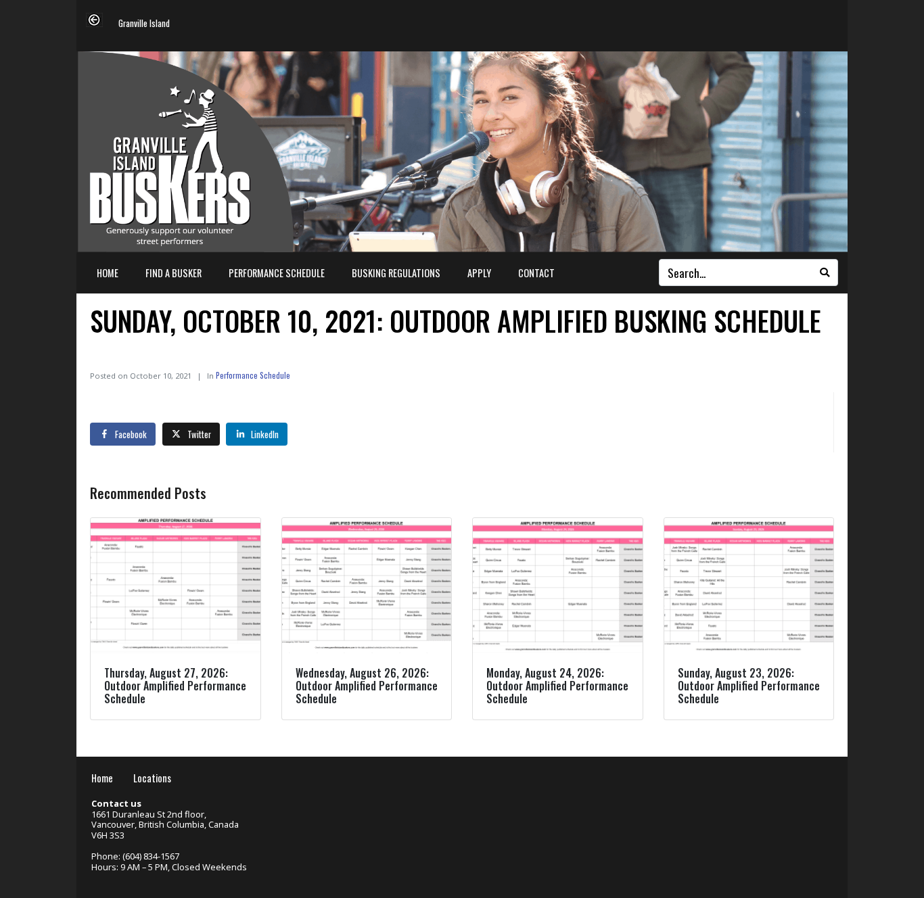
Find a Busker (173, 273)
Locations (152, 778)
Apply (479, 273)
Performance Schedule (277, 273)
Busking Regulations (396, 273)
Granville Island (144, 24)
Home (107, 273)
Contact (536, 273)
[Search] (824, 272)
